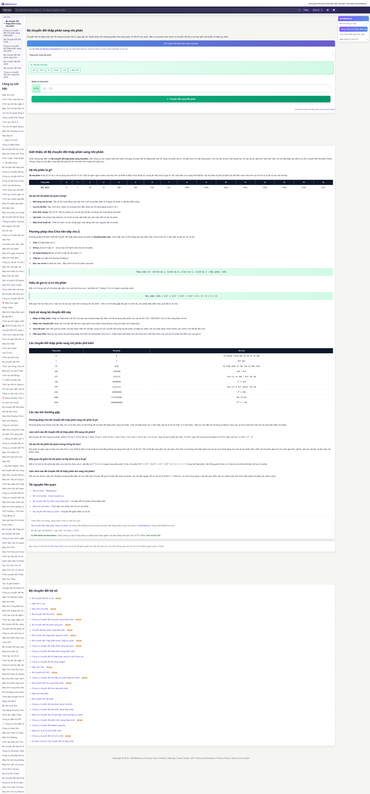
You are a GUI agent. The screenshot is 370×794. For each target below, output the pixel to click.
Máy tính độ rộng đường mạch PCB (13, 760)
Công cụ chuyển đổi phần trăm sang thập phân (53, 720)
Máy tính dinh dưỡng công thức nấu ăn (13, 506)
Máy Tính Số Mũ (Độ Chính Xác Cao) (13, 108)
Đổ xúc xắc (7, 230)
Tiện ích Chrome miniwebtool (47, 49)
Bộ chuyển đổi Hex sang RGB (13, 647)
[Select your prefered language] (327, 10)
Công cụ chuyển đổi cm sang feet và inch (13, 443)
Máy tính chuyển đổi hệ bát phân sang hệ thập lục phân (57, 715)
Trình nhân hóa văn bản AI (13, 190)
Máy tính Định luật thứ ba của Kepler (13, 683)
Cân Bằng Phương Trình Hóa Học (13, 710)
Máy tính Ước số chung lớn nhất (13, 764)
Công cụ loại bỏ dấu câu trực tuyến (13, 665)
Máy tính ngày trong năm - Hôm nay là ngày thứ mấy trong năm (13, 253)
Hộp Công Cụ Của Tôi (349, 39)
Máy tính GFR (8, 547)
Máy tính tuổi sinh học (12, 457)
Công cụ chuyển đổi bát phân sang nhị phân (52, 704)
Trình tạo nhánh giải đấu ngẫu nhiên (13, 199)
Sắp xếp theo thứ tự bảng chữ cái (13, 520)
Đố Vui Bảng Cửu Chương (13, 692)
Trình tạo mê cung (10, 357)
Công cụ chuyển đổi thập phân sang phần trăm (53, 651)
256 (64, 70)
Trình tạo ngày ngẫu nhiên (13, 620)
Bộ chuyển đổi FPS (11, 362)
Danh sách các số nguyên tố (13, 543)
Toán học (7, 10)
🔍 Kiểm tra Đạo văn (11, 380)
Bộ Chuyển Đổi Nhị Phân (43, 614)
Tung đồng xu (8, 516)
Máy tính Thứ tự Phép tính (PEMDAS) (13, 792)
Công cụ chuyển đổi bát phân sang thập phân (53, 709)
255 (33, 70)
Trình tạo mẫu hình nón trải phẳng (13, 742)
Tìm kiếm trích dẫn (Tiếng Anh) (13, 244)
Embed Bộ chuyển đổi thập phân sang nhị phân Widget (315, 109)
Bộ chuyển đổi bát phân (43, 699)
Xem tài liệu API (153, 535)
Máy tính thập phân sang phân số (13, 312)
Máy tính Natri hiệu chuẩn (13, 638)
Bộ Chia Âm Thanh (10, 773)
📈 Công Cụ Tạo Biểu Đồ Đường (13, 724)
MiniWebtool (145, 525)
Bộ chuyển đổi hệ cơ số (42, 598)
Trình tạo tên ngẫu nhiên (13, 321)
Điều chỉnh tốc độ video (13, 488)
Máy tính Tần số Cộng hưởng (13, 479)
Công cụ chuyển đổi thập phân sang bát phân (53, 646)
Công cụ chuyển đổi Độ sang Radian (48, 662)
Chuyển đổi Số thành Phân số (13, 588)
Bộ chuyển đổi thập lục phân (46, 511)
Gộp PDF (6, 461)
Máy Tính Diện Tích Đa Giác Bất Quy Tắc (13, 787)
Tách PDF (6, 642)
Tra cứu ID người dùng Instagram (13, 126)
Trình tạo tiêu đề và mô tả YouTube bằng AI (13, 556)
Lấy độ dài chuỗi (9, 411)
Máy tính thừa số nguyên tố (13, 674)
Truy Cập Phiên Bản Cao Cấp (352, 34)
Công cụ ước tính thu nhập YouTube (13, 633)
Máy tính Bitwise (9, 737)
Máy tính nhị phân (41, 506)
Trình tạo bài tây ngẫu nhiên (13, 104)
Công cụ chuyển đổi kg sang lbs (13, 172)
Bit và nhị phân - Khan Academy (47, 496)
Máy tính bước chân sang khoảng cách (13, 502)
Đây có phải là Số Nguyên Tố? (13, 280)
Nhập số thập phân (40, 81)
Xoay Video (7, 525)
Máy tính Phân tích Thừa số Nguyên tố (13, 154)
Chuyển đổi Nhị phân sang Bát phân (48, 630)
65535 (56, 70)
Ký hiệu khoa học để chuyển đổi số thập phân (53, 741)
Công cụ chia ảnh (10, 425)
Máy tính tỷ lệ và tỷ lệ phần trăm (46, 731)
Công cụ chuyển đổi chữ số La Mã (47, 736)
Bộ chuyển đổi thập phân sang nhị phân (50, 635)
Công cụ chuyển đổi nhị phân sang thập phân (53, 619)
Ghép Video (7, 307)
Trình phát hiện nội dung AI (13, 289)
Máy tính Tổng (8, 579)
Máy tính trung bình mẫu (13, 687)
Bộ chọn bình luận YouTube (13, 678)
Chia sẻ (316, 10)
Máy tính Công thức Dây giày (13, 430)
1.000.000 (74, 70)
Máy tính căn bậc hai (11, 267)
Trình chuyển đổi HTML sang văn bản (13, 574)
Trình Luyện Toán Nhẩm (13, 158)
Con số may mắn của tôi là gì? (13, 389)
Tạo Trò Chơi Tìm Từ (11, 565)
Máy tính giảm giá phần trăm (13, 203)
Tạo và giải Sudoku (11, 583)
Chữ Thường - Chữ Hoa (13, 511)
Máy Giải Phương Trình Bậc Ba (13, 416)
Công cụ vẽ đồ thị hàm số (13, 782)
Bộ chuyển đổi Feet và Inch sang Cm (13, 294)
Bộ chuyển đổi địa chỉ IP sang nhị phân (13, 746)
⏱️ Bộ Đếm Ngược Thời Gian (13, 466)
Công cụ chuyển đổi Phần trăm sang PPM (13, 448)
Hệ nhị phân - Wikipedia (44, 491)
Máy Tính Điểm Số (10, 452)
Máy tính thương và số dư (13, 131)
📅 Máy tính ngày (10, 303)
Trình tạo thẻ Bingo (11, 375)
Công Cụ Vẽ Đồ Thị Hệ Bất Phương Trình (13, 262)
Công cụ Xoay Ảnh (10, 728)
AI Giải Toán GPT (55, 546)
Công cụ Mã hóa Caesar (13, 117)
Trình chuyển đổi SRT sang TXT (13, 339)
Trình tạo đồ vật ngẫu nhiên (13, 660)
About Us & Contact (240, 758)
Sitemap (171, 758)
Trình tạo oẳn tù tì (10, 122)
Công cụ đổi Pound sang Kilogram (13, 181)
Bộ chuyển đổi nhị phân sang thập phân (51, 501)
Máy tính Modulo (10, 421)
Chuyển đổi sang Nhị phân (182, 99)
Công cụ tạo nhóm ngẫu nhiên (13, 538)
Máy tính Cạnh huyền (12, 285)
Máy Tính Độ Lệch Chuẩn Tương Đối (13, 552)
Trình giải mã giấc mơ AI (13, 697)
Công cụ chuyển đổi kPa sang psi (13, 298)
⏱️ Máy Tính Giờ (9, 140)
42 (49, 70)
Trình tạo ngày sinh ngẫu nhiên (13, 484)
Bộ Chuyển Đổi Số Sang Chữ (13, 217)
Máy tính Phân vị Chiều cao (13, 733)
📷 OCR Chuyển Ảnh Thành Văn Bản (13, 326)
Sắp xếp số (7, 135)
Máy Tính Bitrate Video (12, 597)
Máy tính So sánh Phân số (13, 371)
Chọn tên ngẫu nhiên (11, 715)
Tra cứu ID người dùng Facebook (13, 113)
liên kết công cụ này (348, 23)
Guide (186, 758)
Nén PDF (6, 240)
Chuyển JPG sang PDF (12, 434)
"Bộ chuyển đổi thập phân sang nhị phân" (50, 525)
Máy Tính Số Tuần (10, 276)
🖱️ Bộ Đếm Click (9, 163)
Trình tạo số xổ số (10, 656)
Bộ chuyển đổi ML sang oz (13, 624)
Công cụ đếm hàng (11, 145)
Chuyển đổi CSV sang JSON (13, 330)
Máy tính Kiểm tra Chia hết (13, 271)
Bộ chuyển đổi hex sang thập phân (48, 683)
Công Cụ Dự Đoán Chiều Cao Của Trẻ (13, 751)
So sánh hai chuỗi (10, 402)
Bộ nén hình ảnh (9, 706)
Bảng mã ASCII (9, 701)
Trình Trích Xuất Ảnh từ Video (13, 99)
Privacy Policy (223, 758)
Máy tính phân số (10, 651)
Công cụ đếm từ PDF (11, 719)
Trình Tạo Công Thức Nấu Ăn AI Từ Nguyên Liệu (13, 366)
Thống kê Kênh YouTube (13, 221)
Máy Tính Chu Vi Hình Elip (13, 570)
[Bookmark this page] (333, 10)
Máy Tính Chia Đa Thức (13, 669)
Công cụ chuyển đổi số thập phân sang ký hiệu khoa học (58, 656)
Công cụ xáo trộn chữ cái (13, 393)
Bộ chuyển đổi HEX (41, 672)
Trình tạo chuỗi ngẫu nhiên (13, 194)
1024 (41, 70)
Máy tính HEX (38, 667)
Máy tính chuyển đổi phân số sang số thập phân (13, 475)
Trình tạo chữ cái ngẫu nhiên (13, 615)
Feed (179, 758)
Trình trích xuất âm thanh (13, 335)
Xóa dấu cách (8, 208)
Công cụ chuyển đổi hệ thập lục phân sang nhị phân (56, 678)
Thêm (306, 10)
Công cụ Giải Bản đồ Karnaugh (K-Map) (13, 755)
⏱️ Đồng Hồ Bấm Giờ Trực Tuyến (13, 439)
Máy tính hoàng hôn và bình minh (13, 611)
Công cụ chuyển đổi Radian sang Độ (48, 725)
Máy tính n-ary (38, 603)
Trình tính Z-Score (10, 769)
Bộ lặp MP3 (7, 316)
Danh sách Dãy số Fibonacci (13, 561)
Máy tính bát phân (40, 693)
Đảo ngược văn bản (11, 226)
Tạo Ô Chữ (7, 353)
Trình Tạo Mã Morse (11, 185)
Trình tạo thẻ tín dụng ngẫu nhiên (13, 384)
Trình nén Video (9, 348)
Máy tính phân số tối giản (13, 212)
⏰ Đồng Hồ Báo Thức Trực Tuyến (13, 398)
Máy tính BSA (8, 602)
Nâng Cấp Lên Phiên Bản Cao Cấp (354, 29)
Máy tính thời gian (10, 258)
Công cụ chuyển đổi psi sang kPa (13, 493)
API (192, 758)
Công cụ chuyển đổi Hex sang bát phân (50, 688)
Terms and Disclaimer (205, 758)
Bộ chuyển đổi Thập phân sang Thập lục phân (53, 640)
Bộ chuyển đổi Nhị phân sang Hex (47, 625)
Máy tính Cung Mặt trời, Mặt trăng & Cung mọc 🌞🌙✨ (13, 606)
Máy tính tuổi (8, 95)
